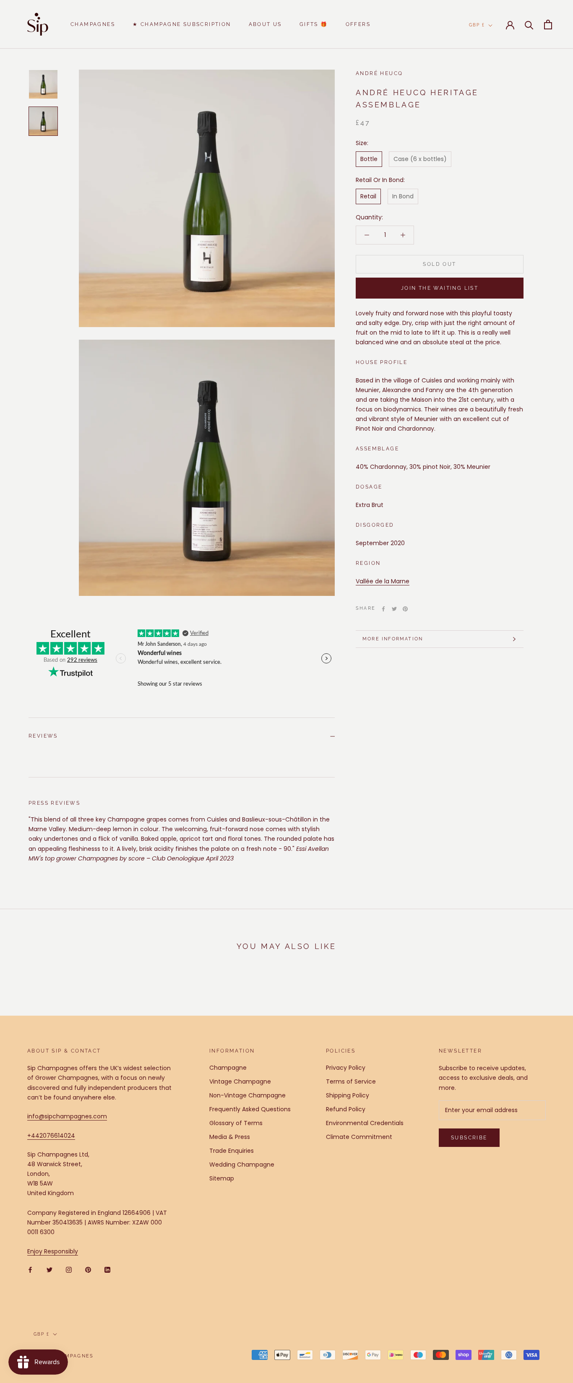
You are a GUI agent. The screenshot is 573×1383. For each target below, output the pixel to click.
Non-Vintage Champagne (247, 1095)
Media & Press (229, 1137)
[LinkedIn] (107, 1269)
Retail (368, 196)
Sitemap (221, 1178)
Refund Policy (345, 1109)
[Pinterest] (405, 608)
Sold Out (439, 264)
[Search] (529, 24)
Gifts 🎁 (314, 24)
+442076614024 (51, 1135)
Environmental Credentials (365, 1123)
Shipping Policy (347, 1095)
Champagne (228, 1067)
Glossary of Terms (236, 1123)
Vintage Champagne (240, 1081)
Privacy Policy (345, 1067)
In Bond (403, 196)
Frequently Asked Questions (250, 1109)
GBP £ (477, 25)
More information (392, 639)
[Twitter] (394, 608)
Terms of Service (351, 1081)
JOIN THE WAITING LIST (439, 288)
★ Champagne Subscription (182, 24)
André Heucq (379, 73)
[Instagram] (69, 1269)
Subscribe (469, 1138)
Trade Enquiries (231, 1150)
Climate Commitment (359, 1137)
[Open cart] (548, 24)
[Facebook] (383, 608)
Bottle (369, 159)
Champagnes (92, 24)
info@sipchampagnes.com (67, 1116)
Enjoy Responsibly (52, 1251)
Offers (358, 24)
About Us (265, 24)
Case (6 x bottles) (420, 159)
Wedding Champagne (241, 1164)
